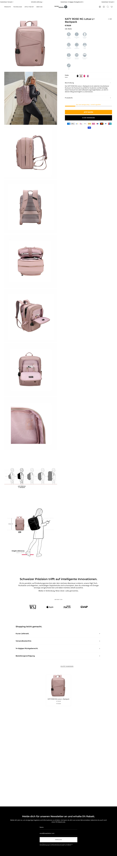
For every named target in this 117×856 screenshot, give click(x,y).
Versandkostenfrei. (24, 641)
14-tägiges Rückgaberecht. (27, 648)
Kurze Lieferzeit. (22, 634)
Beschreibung (69, 83)
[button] (7, 7)
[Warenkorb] (112, 7)
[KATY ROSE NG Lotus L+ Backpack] (58, 686)
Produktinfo (69, 98)
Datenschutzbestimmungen (58, 845)
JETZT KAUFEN (88, 112)
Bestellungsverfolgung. (25, 656)
